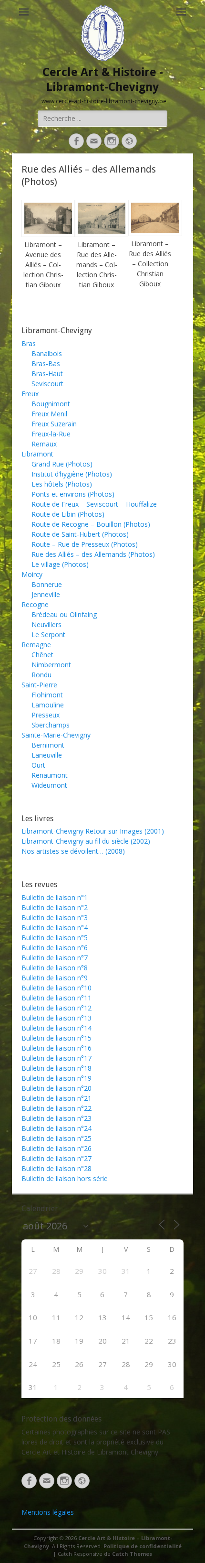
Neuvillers (46, 624)
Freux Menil (49, 413)
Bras (28, 343)
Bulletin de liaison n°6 (54, 947)
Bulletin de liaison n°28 (56, 1168)
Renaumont (49, 775)
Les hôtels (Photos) (61, 483)
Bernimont (47, 744)
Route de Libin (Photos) (67, 514)
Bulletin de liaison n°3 (54, 917)
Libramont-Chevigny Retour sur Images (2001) (92, 831)
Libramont (37, 453)
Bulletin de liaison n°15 (56, 1037)
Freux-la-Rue (51, 433)
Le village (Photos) (60, 564)
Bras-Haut (47, 373)
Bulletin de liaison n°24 (56, 1128)
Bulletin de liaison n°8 (54, 967)
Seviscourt (47, 383)
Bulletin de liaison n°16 (56, 1048)
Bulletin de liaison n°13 (56, 1017)
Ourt (38, 765)
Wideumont (49, 785)
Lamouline (47, 704)
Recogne (35, 604)
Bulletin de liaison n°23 (56, 1118)
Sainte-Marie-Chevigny (56, 734)
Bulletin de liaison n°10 (56, 987)
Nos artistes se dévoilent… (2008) (73, 851)
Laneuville (46, 755)
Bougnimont (50, 403)
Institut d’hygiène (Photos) (71, 473)
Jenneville (45, 594)
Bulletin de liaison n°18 (56, 1068)
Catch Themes (132, 1553)
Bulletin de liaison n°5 (54, 937)
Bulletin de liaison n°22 (56, 1108)
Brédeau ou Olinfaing (64, 614)
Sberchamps (50, 724)
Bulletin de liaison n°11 (56, 997)
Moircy (31, 574)
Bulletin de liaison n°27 (56, 1158)
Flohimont (47, 694)
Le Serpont (48, 634)
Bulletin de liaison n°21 (56, 1098)
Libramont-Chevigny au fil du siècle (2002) (85, 841)
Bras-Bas (45, 363)
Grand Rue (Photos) (61, 463)
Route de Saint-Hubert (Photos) (80, 534)
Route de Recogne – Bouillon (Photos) (90, 524)
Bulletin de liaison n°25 (56, 1138)
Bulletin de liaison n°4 (54, 927)
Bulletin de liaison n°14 (56, 1027)
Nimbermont (51, 664)
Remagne (36, 644)
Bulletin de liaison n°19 (56, 1078)
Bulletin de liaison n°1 (54, 897)
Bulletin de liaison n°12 (56, 1007)
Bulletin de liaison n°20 (56, 1088)
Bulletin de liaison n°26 (56, 1148)
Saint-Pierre (39, 684)
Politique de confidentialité (142, 1546)
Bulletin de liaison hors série (64, 1178)
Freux (30, 393)
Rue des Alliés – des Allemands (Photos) (93, 554)
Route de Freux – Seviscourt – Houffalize (94, 504)
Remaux (44, 443)
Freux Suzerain (54, 423)
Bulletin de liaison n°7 (54, 957)
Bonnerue (46, 584)
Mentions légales (47, 1512)
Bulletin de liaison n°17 (56, 1058)
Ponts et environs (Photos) (72, 494)
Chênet (42, 654)
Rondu (41, 674)
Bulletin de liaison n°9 (54, 977)
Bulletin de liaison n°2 (54, 907)
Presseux (45, 714)
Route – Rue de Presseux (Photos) (84, 544)
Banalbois (46, 353)
